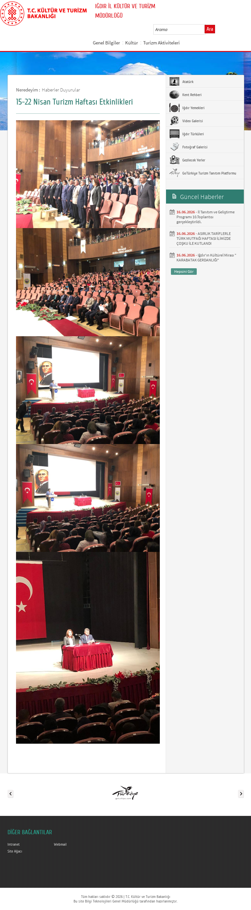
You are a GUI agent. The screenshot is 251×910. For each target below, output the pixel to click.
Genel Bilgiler (106, 43)
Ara (210, 29)
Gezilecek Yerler (193, 160)
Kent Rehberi (191, 94)
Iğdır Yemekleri (193, 108)
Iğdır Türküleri (192, 134)
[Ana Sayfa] (43, 12)
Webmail (60, 844)
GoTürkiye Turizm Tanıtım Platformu (208, 173)
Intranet (14, 844)
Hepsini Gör (183, 271)
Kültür (131, 43)
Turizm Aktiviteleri (161, 43)
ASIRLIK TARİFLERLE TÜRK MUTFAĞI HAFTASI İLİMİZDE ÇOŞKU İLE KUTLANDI (203, 238)
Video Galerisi (192, 121)
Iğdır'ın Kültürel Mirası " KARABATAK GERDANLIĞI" (206, 257)
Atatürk (187, 81)
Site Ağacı (15, 851)
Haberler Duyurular (61, 90)
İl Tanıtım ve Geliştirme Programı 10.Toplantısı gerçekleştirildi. (205, 216)
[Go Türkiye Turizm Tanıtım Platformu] (125, 792)
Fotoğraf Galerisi (194, 147)
